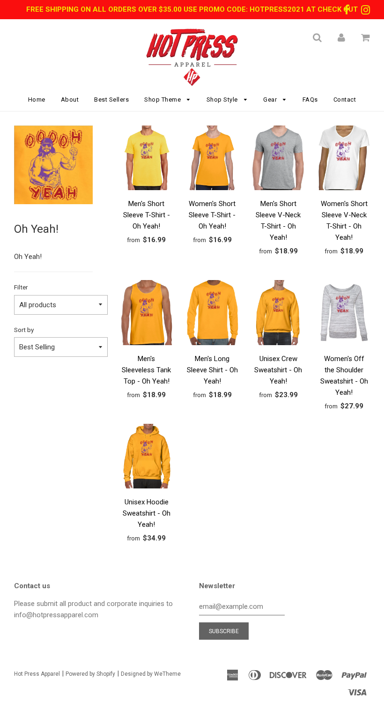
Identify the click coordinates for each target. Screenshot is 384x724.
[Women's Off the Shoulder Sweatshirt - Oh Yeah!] (344, 314)
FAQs (310, 99)
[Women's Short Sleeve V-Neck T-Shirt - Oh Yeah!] (344, 159)
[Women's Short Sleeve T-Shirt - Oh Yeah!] (212, 159)
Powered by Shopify (90, 674)
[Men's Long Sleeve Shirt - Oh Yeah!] (212, 314)
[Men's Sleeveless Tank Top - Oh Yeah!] (147, 314)
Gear (271, 99)
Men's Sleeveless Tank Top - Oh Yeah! (146, 370)
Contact (344, 99)
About (70, 99)
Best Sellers (111, 99)
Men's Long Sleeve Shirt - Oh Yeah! (212, 370)
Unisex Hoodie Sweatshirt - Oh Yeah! (146, 513)
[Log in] (341, 37)
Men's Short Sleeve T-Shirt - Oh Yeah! (146, 214)
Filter (21, 287)
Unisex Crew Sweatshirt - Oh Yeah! (278, 370)
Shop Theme (163, 99)
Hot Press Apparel (37, 674)
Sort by (24, 329)
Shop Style (223, 99)
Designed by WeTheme (151, 674)
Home (36, 99)
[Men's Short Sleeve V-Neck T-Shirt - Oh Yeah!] (278, 159)
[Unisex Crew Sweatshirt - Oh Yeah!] (278, 314)
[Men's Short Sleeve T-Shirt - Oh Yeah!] (147, 159)
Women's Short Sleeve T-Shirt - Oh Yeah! (212, 214)
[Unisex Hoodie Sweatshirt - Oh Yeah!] (147, 458)
